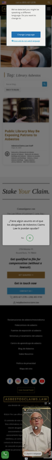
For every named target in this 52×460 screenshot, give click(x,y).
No (22, 238)
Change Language (26, 34)
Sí (30, 238)
